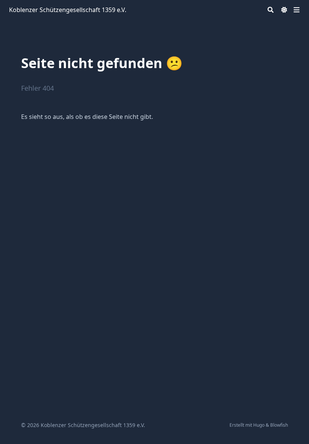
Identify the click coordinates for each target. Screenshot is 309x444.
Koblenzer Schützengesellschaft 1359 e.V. (67, 10)
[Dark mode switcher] (284, 10)
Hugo (259, 425)
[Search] (271, 10)
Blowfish (279, 425)
